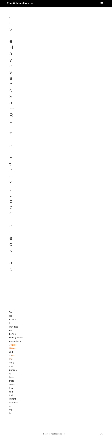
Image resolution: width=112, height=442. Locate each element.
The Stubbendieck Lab (20, 3)
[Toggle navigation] (101, 3)
